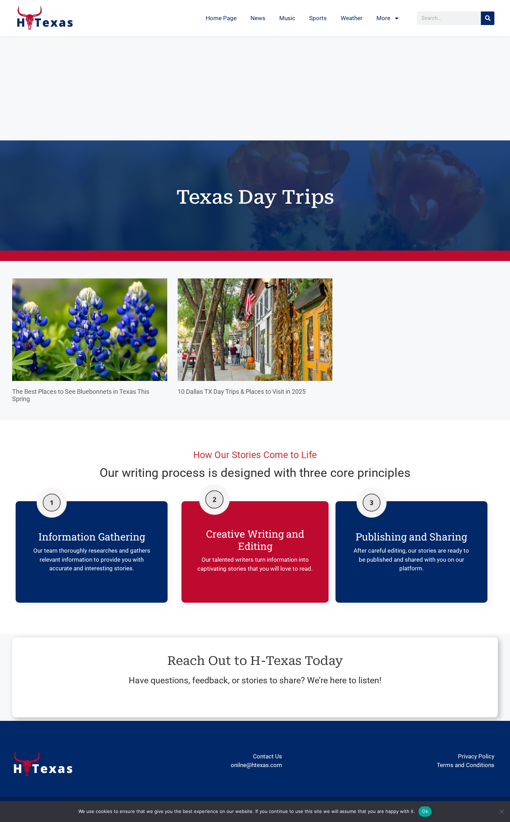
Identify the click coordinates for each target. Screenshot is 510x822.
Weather (352, 18)
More (383, 18)
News (257, 18)
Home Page (221, 18)
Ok (425, 811)
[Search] (487, 18)
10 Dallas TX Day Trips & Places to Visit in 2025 (242, 391)
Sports (318, 18)
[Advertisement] (255, 88)
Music (287, 18)
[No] (501, 811)
